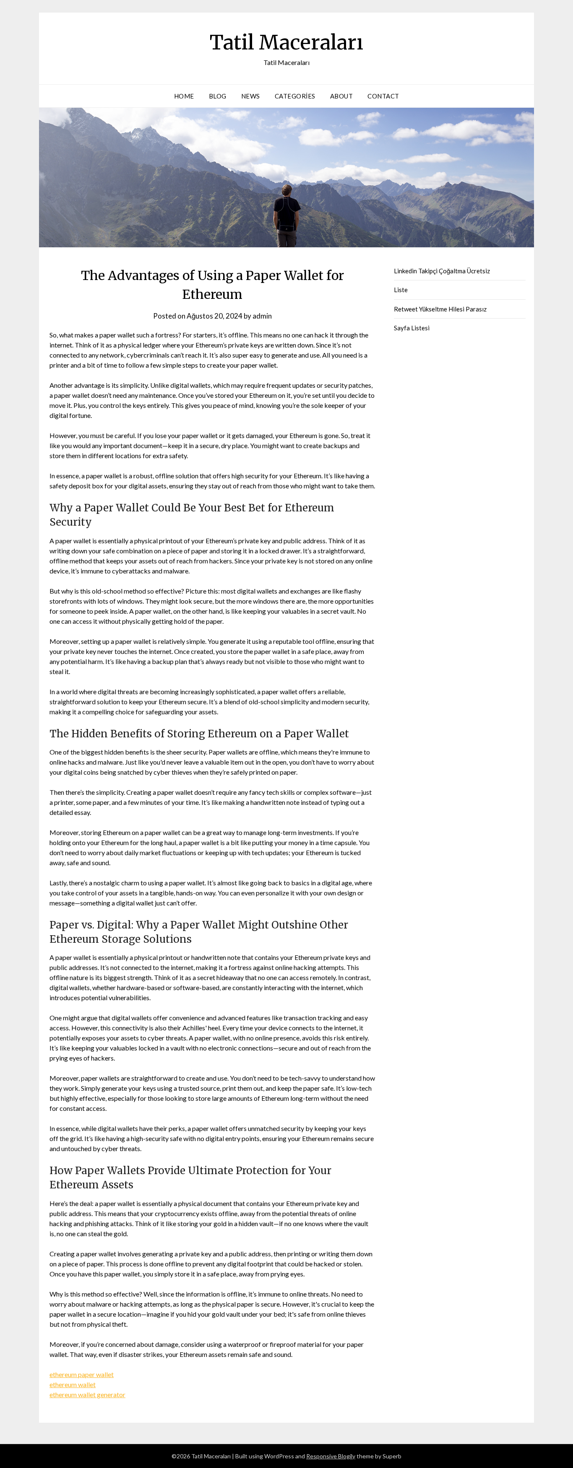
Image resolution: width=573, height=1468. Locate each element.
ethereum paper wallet (81, 1374)
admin (262, 315)
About (341, 96)
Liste (401, 289)
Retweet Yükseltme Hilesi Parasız (440, 309)
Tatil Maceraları (286, 42)
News (250, 96)
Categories (295, 96)
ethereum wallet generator (87, 1394)
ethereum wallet (72, 1384)
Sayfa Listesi (412, 328)
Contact (383, 96)
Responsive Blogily (330, 1456)
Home (184, 96)
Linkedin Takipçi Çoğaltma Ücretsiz (442, 271)
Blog (218, 96)
